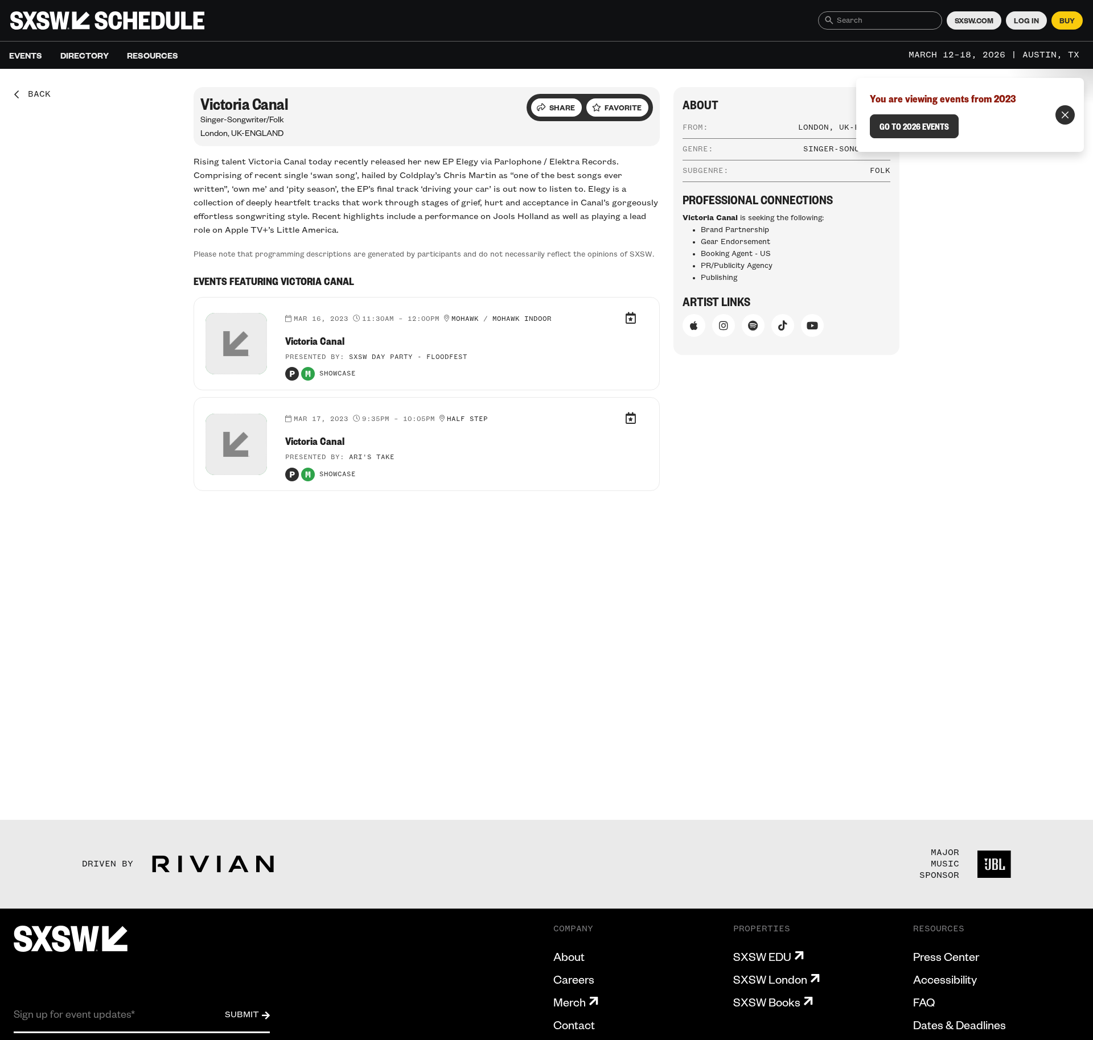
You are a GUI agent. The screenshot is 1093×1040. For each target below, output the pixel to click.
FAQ (924, 1002)
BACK (35, 94)
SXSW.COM (974, 20)
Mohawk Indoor (522, 319)
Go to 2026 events (914, 126)
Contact (574, 1024)
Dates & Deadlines (959, 1024)
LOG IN (1026, 20)
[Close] (1065, 115)
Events (25, 55)
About (569, 956)
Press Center (946, 956)
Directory (84, 55)
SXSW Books (766, 1002)
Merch (569, 1002)
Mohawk (465, 319)
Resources (152, 55)
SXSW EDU (762, 956)
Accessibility (945, 979)
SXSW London (770, 979)
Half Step (467, 419)
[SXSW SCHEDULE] (107, 20)
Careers (573, 979)
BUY (1067, 20)
